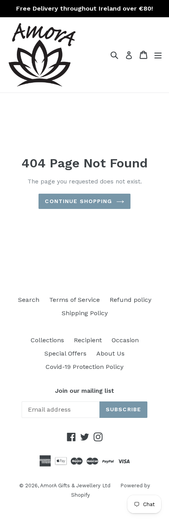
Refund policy (130, 299)
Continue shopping (78, 201)
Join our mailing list (84, 390)
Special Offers (65, 353)
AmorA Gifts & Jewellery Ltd (75, 485)
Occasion (125, 340)
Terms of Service (74, 299)
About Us (110, 353)
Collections (47, 340)
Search (28, 299)
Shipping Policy (85, 313)
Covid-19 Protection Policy (84, 366)
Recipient (88, 340)
